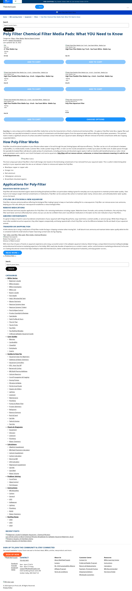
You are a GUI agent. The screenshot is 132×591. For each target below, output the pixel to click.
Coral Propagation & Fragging (19, 377)
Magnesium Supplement (17, 465)
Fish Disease (13, 485)
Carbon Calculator (15, 456)
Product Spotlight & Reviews (18, 313)
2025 (10, 523)
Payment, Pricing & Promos (88, 569)
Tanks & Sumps (14, 421)
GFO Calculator (14, 462)
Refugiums (12, 410)
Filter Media (20, 38)
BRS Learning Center (16, 17)
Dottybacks (13, 348)
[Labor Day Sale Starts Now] (66, 12)
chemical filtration (40, 235)
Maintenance (13, 398)
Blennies (12, 339)
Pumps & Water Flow (16, 404)
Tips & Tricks (13, 325)
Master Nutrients (15, 301)
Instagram (14, 568)
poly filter (14, 235)
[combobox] (66, 25)
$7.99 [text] (67, 112)
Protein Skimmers (15, 407)
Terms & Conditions (61, 572)
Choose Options (95, 119)
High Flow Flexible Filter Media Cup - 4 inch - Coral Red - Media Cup (89, 76)
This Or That (13, 322)
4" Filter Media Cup (10, 49)
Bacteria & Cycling (15, 368)
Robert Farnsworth (15, 40)
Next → (13, 256)
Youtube (14, 566)
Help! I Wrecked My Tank (17, 298)
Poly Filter (6, 131)
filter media (30, 235)
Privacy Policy (7, 588)
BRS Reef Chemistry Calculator (19, 450)
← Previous (7, 256)
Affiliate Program (60, 569)
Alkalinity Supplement (16, 447)
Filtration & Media (15, 383)
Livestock (12, 395)
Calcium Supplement (16, 453)
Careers (57, 563)
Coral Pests (13, 479)
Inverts (11, 351)
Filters (36, 17)
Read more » (12, 253)
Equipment (28, 17)
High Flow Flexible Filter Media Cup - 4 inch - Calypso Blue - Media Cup (28, 76)
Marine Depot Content (32, 38)
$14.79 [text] (6, 83)
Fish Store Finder (109, 572)
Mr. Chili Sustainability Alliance (65, 566)
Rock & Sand (13, 415)
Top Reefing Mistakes (16, 331)
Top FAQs (12, 328)
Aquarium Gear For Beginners (19, 357)
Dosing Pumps (14, 380)
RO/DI (11, 511)
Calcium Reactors (15, 374)
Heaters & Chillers (15, 389)
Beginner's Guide (15, 281)
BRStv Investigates (15, 287)
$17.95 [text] (6, 56)
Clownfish (12, 345)
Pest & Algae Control (16, 310)
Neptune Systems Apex (17, 304)
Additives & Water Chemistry (19, 360)
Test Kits (12, 424)
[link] (124, 7)
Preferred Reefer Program (88, 563)
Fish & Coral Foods (15, 386)
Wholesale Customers (86, 575)
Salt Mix (11, 418)
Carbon (11, 493)
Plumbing (12, 401)
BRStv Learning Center (111, 560)
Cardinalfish (13, 342)
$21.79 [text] (67, 56)
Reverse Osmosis (15, 412)
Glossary (12, 433)
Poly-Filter (61, 153)
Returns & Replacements (87, 566)
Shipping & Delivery (85, 572)
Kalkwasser (13, 502)
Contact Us (83, 560)
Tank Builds (13, 316)
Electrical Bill (13, 459)
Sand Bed (12, 471)
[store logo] (10, 7)
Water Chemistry (15, 442)
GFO (10, 499)
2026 (10, 520)
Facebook (14, 564)
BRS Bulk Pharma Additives (18, 371)
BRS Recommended (110, 569)
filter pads (21, 235)
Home (5, 17)
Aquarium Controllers (16, 363)
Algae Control (13, 482)
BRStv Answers (14, 284)
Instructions (108, 563)
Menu (40, 7)
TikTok (13, 570)
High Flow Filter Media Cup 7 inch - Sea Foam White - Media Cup (88, 49)
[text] (5, 53)
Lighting (12, 392)
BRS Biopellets (14, 491)
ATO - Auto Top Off (15, 365)
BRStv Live (12, 290)
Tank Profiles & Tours (16, 319)
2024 (10, 526)
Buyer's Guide (14, 293)
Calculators (108, 566)
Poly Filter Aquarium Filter (74, 103)
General (12, 496)
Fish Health (13, 296)
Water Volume (14, 474)
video (9, 235)
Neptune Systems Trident (17, 307)
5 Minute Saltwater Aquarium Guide (21, 334)
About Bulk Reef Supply (62, 560)
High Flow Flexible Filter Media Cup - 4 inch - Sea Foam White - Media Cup (30, 103)
